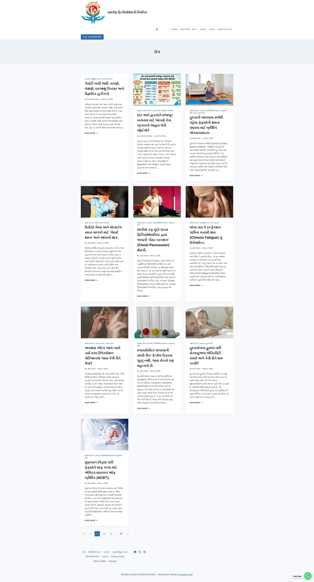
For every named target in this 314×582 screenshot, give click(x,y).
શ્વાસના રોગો (109, 343)
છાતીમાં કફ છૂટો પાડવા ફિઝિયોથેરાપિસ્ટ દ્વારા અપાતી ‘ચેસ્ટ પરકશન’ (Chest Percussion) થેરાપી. (153, 239)
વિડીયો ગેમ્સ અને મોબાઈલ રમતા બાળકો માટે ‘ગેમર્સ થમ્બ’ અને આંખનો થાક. (103, 232)
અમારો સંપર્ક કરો (224, 29)
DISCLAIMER (99, 561)
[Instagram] (144, 552)
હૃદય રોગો (201, 113)
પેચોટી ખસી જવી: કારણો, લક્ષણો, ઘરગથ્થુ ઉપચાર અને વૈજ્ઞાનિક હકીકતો (104, 88)
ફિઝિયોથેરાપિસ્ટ (93, 556)
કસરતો (212, 29)
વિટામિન (164, 110)
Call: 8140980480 (92, 37)
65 (121, 534)
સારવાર (203, 29)
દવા (212, 223)
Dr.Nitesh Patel (93, 99)
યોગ (195, 113)
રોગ (111, 79)
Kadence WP (186, 574)
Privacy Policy (117, 556)
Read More (91, 133)
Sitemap (112, 561)
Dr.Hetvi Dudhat (146, 136)
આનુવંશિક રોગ (204, 223)
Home (174, 29)
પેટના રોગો (105, 79)
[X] (140, 552)
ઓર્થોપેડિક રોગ (95, 79)
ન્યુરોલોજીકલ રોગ (120, 552)
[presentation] (157, 89)
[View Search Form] (157, 29)
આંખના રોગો (99, 223)
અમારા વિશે (185, 29)
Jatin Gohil (196, 138)
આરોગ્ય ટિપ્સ (147, 110)
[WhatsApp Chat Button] (308, 576)
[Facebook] (135, 552)
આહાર (139, 110)
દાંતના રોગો (156, 110)
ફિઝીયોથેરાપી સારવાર (213, 110)
